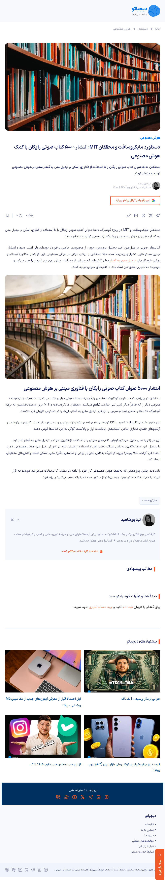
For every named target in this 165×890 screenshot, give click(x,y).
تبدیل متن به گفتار (123, 260)
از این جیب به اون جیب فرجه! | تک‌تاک (56, 764)
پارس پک (75, 870)
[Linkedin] (98, 797)
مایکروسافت (149, 500)
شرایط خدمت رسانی (142, 852)
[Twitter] (82, 797)
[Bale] (58, 797)
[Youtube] (74, 797)
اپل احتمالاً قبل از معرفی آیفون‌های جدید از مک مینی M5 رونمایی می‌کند (43, 702)
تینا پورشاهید (144, 184)
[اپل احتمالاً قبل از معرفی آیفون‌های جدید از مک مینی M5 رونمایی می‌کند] (43, 671)
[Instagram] (106, 797)
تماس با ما (147, 830)
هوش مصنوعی (122, 29)
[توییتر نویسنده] (12, 519)
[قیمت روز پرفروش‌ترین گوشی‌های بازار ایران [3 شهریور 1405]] (122, 736)
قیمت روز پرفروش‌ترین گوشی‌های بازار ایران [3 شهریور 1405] (124, 767)
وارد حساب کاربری (100, 607)
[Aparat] (66, 797)
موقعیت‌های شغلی (143, 841)
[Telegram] (90, 797)
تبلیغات (149, 824)
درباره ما (149, 835)
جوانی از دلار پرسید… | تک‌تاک (140, 699)
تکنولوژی (143, 29)
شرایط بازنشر (146, 846)
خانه (157, 29)
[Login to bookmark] (7, 215)
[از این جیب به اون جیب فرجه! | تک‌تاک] (43, 736)
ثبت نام (128, 607)
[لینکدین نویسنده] (18, 519)
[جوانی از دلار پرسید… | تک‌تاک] (122, 671)
